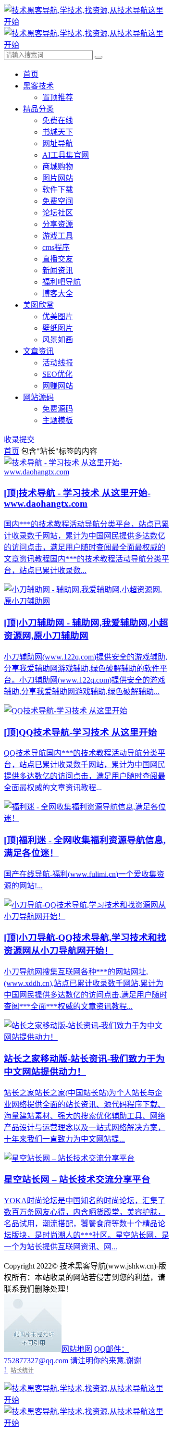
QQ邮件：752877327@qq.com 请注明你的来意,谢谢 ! (72, 1359)
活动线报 (57, 363)
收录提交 (19, 440)
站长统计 (22, 1370)
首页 (30, 74)
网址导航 (57, 143)
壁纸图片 (57, 328)
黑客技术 (38, 86)
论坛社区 (57, 213)
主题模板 (57, 420)
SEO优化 (57, 374)
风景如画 (57, 340)
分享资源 (57, 224)
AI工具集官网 (65, 155)
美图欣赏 (38, 305)
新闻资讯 (57, 270)
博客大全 (57, 293)
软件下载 (57, 190)
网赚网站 (57, 386)
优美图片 (57, 316)
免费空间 (57, 201)
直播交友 (57, 259)
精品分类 (38, 109)
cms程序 (56, 247)
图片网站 (57, 178)
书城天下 (57, 132)
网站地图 (77, 1349)
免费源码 (57, 409)
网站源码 (38, 397)
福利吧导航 (61, 282)
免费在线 (57, 120)
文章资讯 (38, 351)
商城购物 (57, 166)
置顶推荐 (57, 97)
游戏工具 (57, 236)
